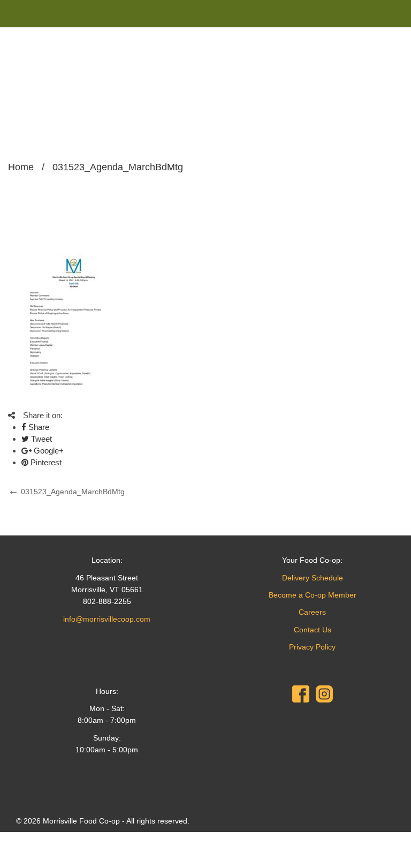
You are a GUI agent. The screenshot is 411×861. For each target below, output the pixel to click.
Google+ (48, 450)
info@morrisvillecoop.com (106, 619)
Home (21, 167)
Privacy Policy (312, 647)
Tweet (40, 438)
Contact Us (312, 629)
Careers (312, 612)
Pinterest (45, 462)
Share (37, 427)
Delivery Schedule (312, 577)
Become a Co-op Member (312, 595)
